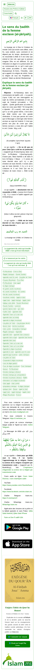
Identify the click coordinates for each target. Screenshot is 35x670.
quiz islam (21, 309)
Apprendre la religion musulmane (12, 349)
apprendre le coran (8, 352)
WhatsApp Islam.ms (9, 504)
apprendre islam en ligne (10, 337)
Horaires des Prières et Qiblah (14, 9)
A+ (30, 18)
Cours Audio (8, 13)
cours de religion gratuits (10, 363)
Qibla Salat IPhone (20, 513)
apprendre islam (17, 311)
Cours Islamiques (26, 366)
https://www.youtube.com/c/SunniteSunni (17, 485)
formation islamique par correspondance (14, 375)
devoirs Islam (7, 326)
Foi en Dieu (20, 280)
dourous (5, 369)
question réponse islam (9, 309)
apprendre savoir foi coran (10, 277)
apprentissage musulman (10, 355)
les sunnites (21, 291)
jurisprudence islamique (9, 386)
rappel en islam (21, 297)
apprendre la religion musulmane (12, 320)
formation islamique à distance (11, 372)
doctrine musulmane (18, 326)
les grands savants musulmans (12, 289)
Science (18, 395)
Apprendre (19, 332)
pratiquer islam (7, 389)
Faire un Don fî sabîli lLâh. (13, 517)
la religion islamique (8, 286)
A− (26, 18)
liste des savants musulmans (11, 294)
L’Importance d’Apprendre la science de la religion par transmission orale (17, 469)
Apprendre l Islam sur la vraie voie (12, 314)
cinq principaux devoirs (23, 323)
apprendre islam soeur (9, 340)
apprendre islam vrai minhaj (11, 317)
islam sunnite (7, 329)
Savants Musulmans (22, 303)
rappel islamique (16, 300)
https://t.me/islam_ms (18, 418)
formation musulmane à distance (12, 377)
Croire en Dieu (17, 271)
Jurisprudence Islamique (19, 329)
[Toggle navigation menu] (4, 4)
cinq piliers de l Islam (25, 277)
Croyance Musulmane (9, 280)
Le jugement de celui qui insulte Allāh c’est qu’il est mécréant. (17, 250)
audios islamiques (24, 355)
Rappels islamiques (8, 274)
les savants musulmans (10, 291)
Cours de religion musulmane (11, 366)
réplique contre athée (9, 303)
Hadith (25, 377)
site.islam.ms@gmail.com (19, 412)
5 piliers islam (7, 311)
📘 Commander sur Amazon (17, 637)
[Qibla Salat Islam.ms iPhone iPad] (17, 552)
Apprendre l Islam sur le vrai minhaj (13, 346)
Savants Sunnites (21, 274)
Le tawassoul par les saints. (15, 258)
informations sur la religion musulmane (14, 380)
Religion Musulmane (8, 395)
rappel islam (6, 300)
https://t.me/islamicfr (9, 498)
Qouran (15, 389)
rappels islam (26, 300)
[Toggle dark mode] (21, 17)
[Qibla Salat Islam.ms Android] (17, 533)
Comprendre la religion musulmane (13, 360)
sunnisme (17, 306)
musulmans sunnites (9, 297)
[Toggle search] (15, 13)
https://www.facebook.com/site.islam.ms (17, 492)
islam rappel (17, 283)
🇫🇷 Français (14, 18)
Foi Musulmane (7, 271)
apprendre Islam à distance (21, 334)
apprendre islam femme (25, 337)
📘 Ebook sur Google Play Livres (17, 644)
